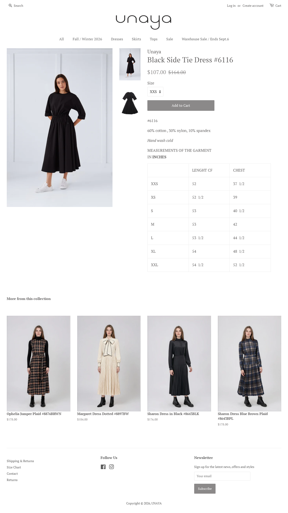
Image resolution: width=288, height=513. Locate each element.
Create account (253, 5)
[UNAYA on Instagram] (111, 467)
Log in (231, 5)
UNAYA (156, 503)
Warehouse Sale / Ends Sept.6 (205, 38)
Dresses (117, 38)
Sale (169, 38)
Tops (154, 38)
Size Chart (14, 467)
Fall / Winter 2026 (87, 38)
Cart (278, 5)
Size (150, 83)
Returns (12, 480)
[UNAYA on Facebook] (103, 467)
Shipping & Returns (20, 461)
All (61, 38)
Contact (12, 473)
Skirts (136, 38)
